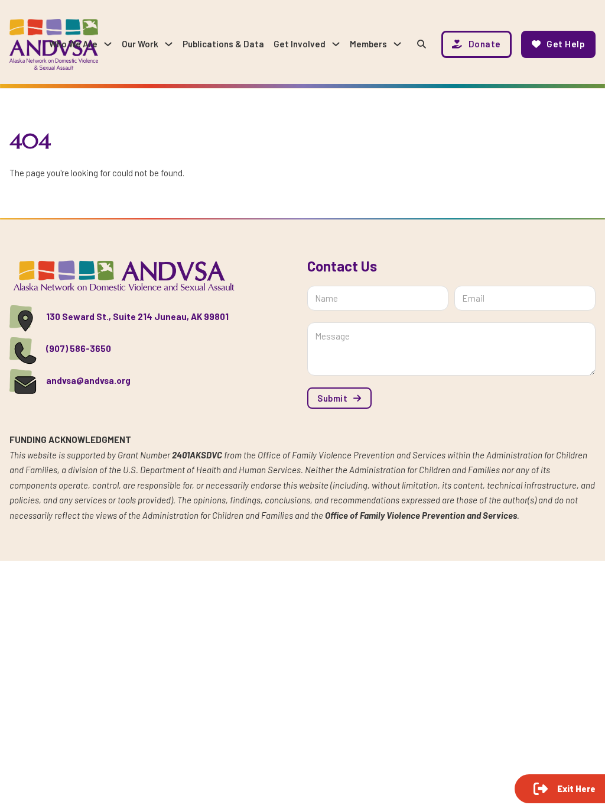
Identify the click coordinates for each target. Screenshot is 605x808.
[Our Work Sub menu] (168, 44)
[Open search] (421, 44)
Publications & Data (223, 43)
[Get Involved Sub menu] (335, 44)
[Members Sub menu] (397, 44)
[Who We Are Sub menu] (107, 44)
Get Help (566, 43)
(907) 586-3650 (78, 348)
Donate (485, 43)
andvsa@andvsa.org (88, 380)
